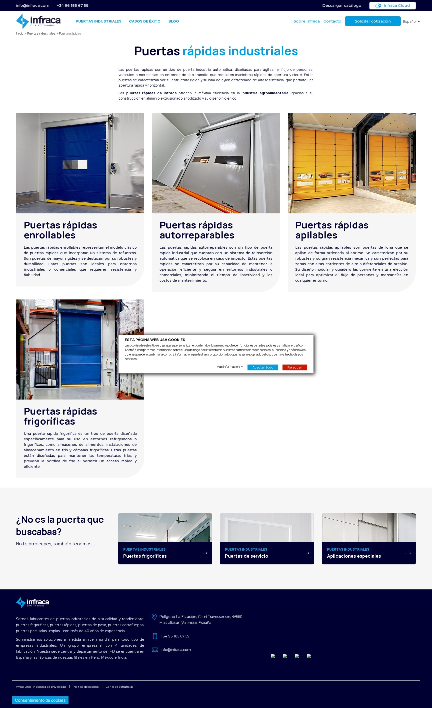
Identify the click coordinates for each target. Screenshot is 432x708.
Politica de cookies (85, 686)
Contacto (332, 21)
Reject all (295, 367)
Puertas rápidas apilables (332, 229)
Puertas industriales (99, 21)
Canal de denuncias (119, 686)
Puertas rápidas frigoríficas (60, 415)
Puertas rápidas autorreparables (197, 229)
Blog (173, 21)
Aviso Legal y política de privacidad (41, 686)
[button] (411, 21)
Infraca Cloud (397, 5)
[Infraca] (38, 21)
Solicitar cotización (373, 21)
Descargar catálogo (341, 5)
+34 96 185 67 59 (72, 5)
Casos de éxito (144, 21)
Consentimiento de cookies (40, 700)
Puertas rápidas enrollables (60, 229)
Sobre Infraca (307, 21)
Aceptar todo (262, 367)
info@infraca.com (32, 5)
